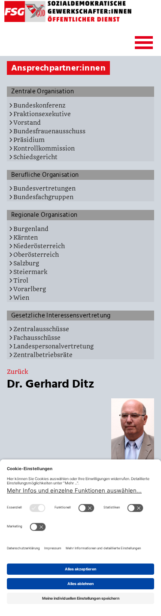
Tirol (20, 280)
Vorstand (27, 122)
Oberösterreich (36, 254)
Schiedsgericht (35, 157)
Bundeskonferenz (39, 105)
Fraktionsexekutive (42, 114)
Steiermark (30, 271)
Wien (21, 297)
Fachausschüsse (37, 337)
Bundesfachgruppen (43, 197)
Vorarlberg (29, 289)
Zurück (17, 371)
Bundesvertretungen (44, 188)
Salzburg (26, 263)
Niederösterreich (39, 246)
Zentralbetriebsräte (43, 354)
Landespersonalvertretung (53, 346)
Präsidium (29, 139)
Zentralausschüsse (41, 329)
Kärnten (25, 237)
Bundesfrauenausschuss (49, 131)
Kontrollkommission (44, 148)
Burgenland (31, 228)
